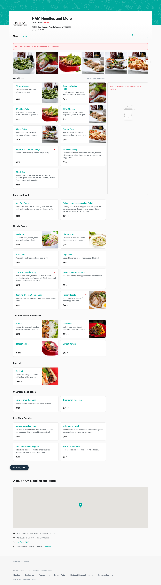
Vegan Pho (68, 254)
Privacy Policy (60, 575)
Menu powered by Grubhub (96, 78)
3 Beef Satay (21, 129)
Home (15, 571)
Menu (15, 36)
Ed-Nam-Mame (22, 86)
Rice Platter (68, 324)
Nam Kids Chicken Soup (26, 426)
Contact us (29, 575)
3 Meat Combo (69, 344)
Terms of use (44, 575)
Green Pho (20, 254)
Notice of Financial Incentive (82, 575)
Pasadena (27, 571)
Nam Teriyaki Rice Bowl (26, 400)
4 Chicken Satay (70, 149)
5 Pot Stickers (69, 109)
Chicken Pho (68, 234)
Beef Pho (20, 234)
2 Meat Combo (22, 344)
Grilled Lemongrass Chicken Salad (78, 203)
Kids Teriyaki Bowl (71, 426)
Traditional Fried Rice (72, 400)
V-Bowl (19, 324)
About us (17, 575)
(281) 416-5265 (38, 30)
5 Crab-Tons (68, 129)
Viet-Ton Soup (22, 203)
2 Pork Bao (20, 172)
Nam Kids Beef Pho (71, 446)
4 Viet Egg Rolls (22, 109)
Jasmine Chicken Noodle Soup (29, 295)
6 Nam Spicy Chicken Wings (28, 149)
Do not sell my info (105, 575)
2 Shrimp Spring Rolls (70, 87)
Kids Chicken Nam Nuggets (27, 446)
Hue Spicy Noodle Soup (26, 272)
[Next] (148, 62)
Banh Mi (19, 371)
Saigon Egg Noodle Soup (74, 272)
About (25, 36)
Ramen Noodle (69, 295)
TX (21, 571)
